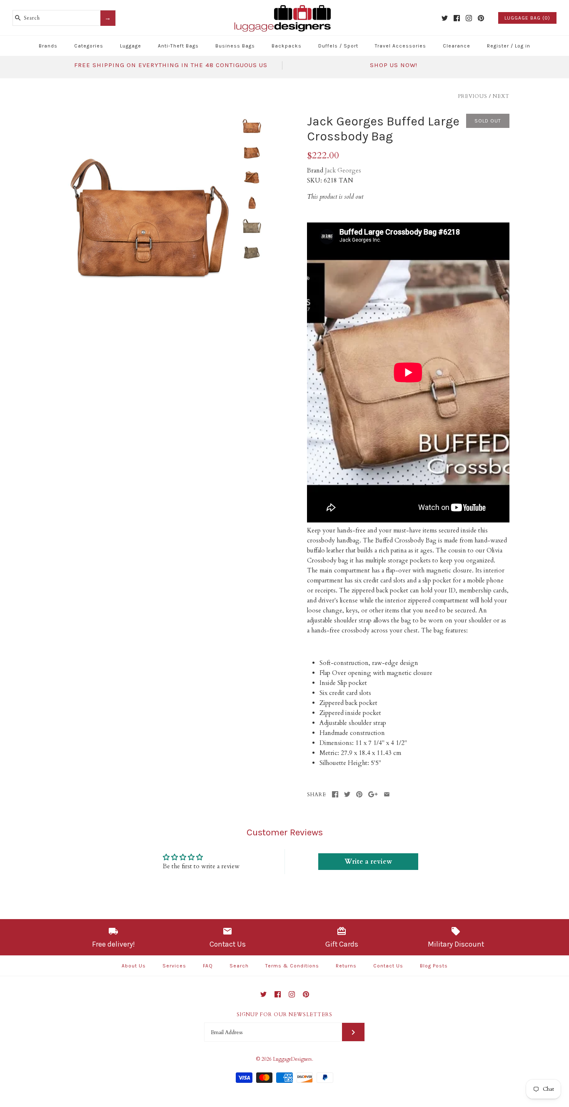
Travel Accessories (400, 46)
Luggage (130, 46)
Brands (48, 46)
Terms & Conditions (292, 966)
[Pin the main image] (359, 794)
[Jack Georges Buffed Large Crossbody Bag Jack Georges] (148, 119)
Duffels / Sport (338, 46)
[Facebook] (457, 18)
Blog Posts (434, 966)
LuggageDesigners (292, 1059)
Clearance (456, 46)
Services (174, 966)
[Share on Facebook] (335, 794)
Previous (472, 96)
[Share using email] (387, 794)
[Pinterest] (481, 18)
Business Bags (235, 46)
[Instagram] (469, 18)
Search (239, 966)
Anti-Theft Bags (178, 46)
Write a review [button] (368, 861)
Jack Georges (343, 170)
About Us (134, 966)
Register (498, 46)
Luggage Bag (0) (527, 18)
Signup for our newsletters (284, 1014)
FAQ (208, 966)
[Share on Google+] (373, 794)
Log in (522, 46)
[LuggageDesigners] (284, 6)
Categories (88, 46)
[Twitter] (445, 18)
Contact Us (388, 966)
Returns (346, 966)
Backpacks (287, 46)
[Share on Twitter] (347, 794)
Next (501, 96)
